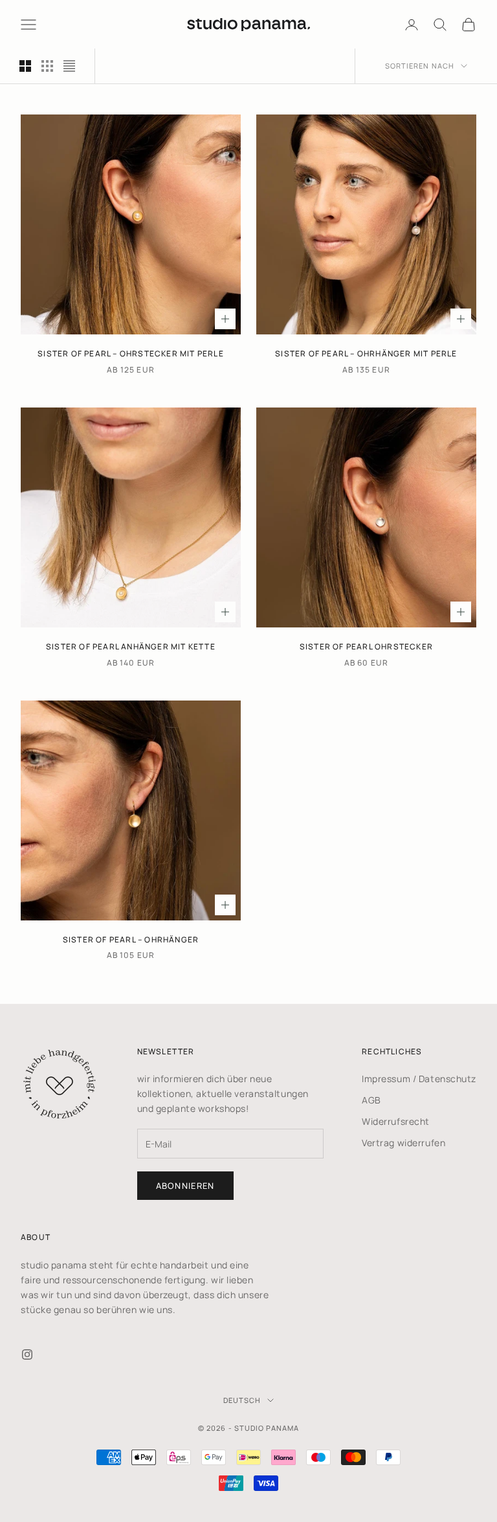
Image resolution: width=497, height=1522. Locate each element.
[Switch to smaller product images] (47, 66)
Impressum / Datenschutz (419, 1078)
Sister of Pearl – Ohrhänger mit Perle (366, 353)
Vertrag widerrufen (403, 1142)
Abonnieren (185, 1185)
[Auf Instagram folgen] (27, 1354)
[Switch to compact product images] (69, 66)
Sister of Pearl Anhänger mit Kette (130, 646)
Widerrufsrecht (396, 1121)
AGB (371, 1100)
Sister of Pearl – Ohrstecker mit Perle (131, 353)
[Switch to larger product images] (25, 66)
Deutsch (242, 1400)
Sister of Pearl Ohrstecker (366, 646)
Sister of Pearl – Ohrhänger (131, 939)
